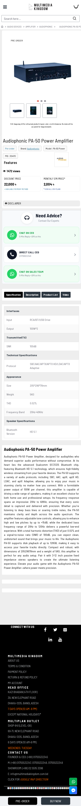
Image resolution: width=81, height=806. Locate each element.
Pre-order (9, 148)
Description (32, 294)
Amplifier (30, 26)
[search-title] (74, 18)
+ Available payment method (16, 189)
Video (66, 294)
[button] (38, 101)
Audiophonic (45, 26)
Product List (50, 294)
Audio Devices (14, 26)
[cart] (76, 7)
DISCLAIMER (14, 203)
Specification (13, 294)
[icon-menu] (45, 630)
